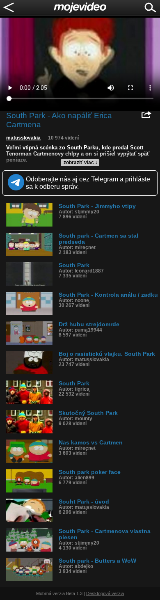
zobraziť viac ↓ (81, 162)
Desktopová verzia (105, 593)
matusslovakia (23, 137)
